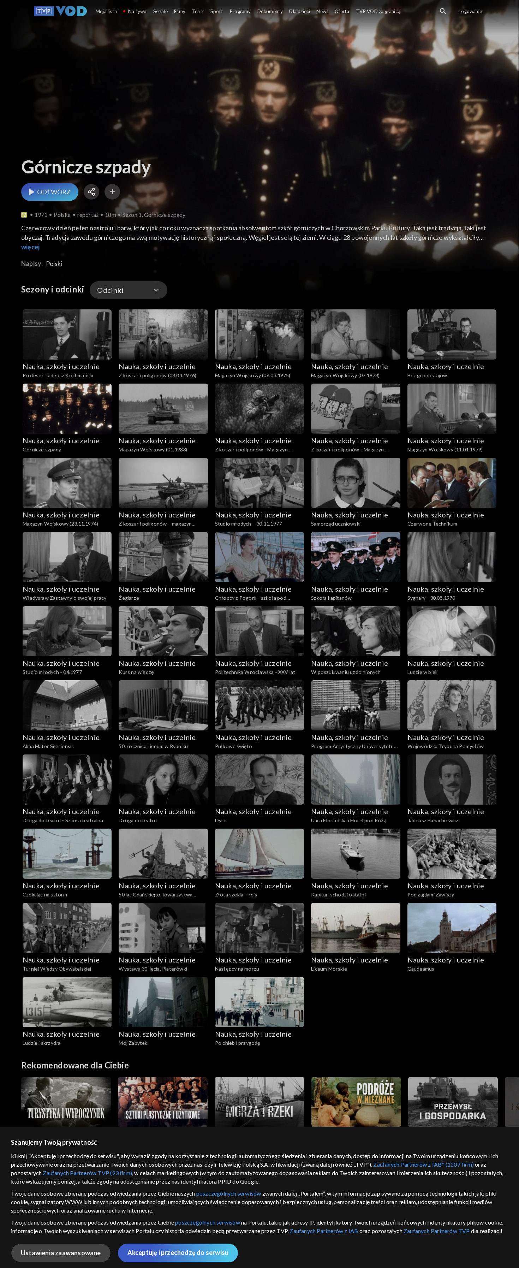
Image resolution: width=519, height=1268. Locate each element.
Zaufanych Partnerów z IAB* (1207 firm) (423, 1164)
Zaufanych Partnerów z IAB (324, 1230)
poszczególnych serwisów (228, 1193)
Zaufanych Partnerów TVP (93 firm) (87, 1172)
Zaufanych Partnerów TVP (437, 1230)
